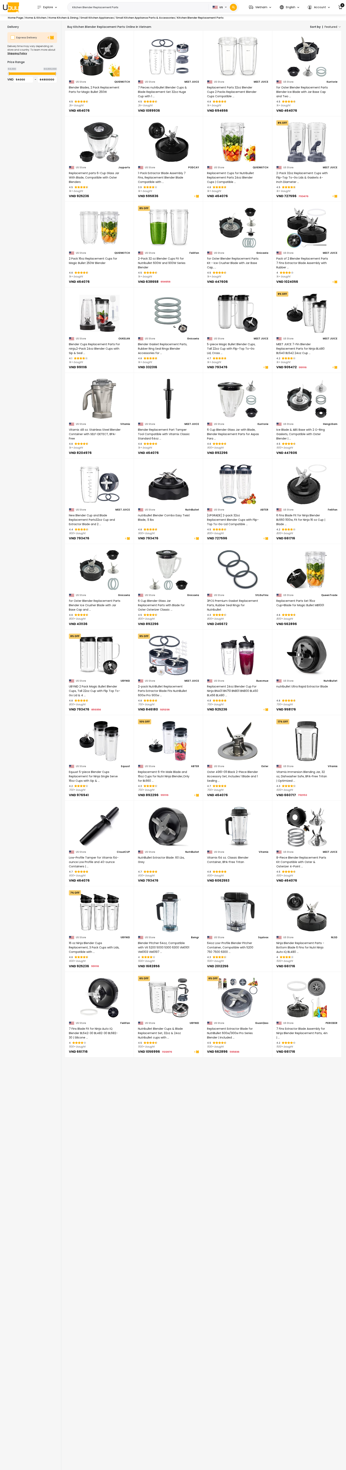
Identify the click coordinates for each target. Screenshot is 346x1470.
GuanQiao (261, 1023)
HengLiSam (330, 424)
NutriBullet (192, 509)
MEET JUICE (191, 81)
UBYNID (125, 680)
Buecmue (262, 680)
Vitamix (125, 424)
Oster (264, 766)
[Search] (233, 7)
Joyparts (124, 167)
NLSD (334, 937)
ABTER (264, 509)
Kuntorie (332, 81)
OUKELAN (124, 338)
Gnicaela (262, 253)
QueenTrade (329, 595)
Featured (331, 27)
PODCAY (193, 167)
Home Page (15, 18)
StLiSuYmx (261, 595)
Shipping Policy (17, 53)
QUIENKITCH (122, 81)
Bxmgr (195, 937)
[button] (260, 7)
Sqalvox (263, 937)
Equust (125, 766)
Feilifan (194, 253)
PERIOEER (331, 1023)
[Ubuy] (11, 7)
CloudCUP (123, 852)
